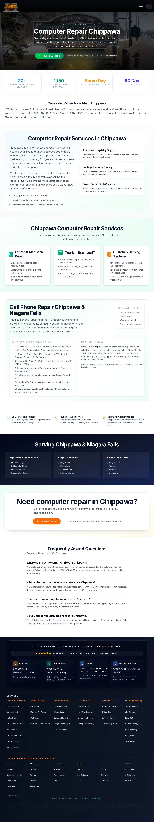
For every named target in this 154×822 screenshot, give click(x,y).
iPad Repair (34, 718)
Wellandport (11, 786)
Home (140, 7)
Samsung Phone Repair (62, 718)
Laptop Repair (12, 718)
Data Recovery (83, 706)
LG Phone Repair (60, 730)
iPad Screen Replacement (40, 724)
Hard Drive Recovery (86, 712)
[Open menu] (149, 6)
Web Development (132, 706)
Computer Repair (13, 706)
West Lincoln (35, 786)
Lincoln (103, 769)
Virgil (79, 781)
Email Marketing (131, 730)
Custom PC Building (14, 741)
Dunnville (80, 764)
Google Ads (129, 735)
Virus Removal (12, 730)
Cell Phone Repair (61, 706)
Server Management (109, 724)
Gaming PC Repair (13, 747)
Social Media (130, 741)
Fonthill (127, 764)
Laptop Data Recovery (86, 718)
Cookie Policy (84, 798)
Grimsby (33, 769)
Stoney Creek (12, 781)
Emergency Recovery (86, 724)
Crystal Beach (59, 764)
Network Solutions (108, 718)
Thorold (33, 781)
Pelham (33, 775)
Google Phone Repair (62, 724)
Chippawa (34, 764)
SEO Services (130, 712)
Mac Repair (34, 706)
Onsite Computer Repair (15, 724)
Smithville (104, 775)
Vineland (57, 781)
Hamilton (57, 769)
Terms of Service (58, 798)
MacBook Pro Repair (38, 712)
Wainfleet (104, 781)
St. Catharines (130, 775)
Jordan (80, 769)
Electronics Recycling (15, 735)
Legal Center (97, 798)
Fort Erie (10, 769)
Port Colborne (59, 775)
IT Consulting (106, 712)
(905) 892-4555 (51, 55)
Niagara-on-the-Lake (14, 775)
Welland (128, 781)
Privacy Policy (72, 798)
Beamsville (11, 764)
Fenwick (104, 764)
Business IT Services (109, 706)
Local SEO (129, 718)
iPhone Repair (59, 712)
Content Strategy (131, 724)
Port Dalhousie (82, 775)
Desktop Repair (12, 712)
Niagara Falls (129, 769)
